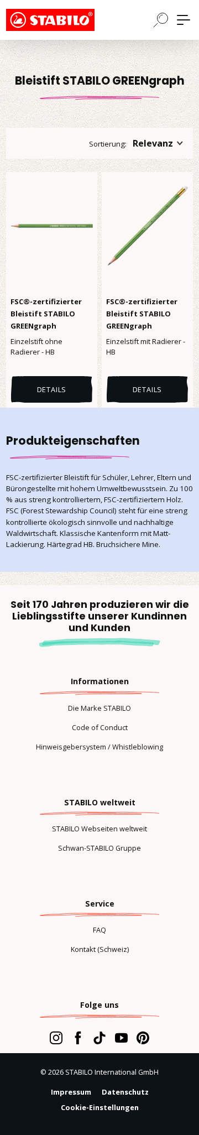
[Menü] (183, 20)
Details (52, 389)
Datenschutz (125, 1092)
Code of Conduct (100, 727)
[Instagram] (56, 1037)
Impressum (71, 1092)
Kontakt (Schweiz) (100, 949)
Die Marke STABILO (99, 708)
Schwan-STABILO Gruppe (99, 848)
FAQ (99, 930)
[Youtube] (121, 1037)
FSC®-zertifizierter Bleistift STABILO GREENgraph (46, 313)
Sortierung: (108, 144)
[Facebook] (77, 1037)
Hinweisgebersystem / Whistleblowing (99, 747)
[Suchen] (161, 19)
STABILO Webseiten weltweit (99, 829)
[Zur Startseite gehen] (61, 20)
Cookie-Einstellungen (100, 1107)
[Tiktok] (99, 1037)
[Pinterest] (143, 1037)
